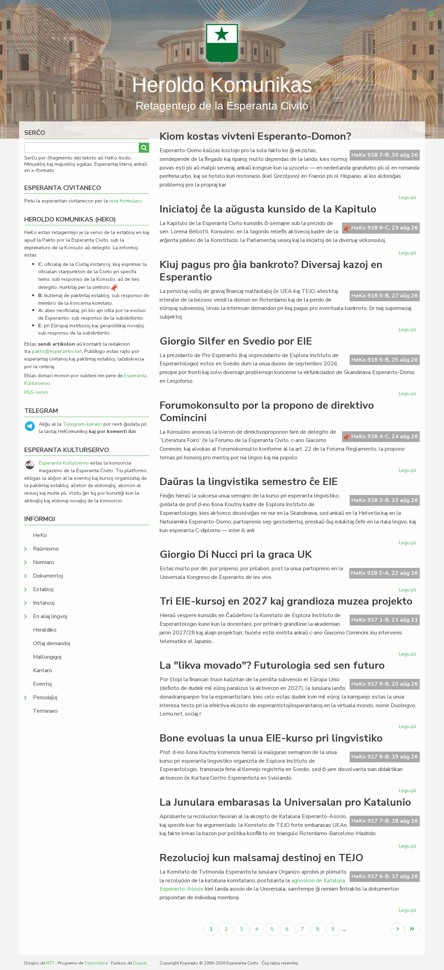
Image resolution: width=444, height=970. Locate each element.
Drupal (140, 963)
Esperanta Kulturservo (64, 462)
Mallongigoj (47, 657)
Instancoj (43, 603)
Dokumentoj (48, 576)
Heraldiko (45, 630)
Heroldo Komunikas (222, 84)
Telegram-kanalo (82, 424)
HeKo (40, 535)
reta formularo (125, 200)
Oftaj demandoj (51, 643)
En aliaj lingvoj (50, 616)
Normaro (43, 562)
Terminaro (45, 711)
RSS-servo (36, 392)
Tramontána (96, 963)
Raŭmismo (46, 549)
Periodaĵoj (45, 697)
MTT (50, 963)
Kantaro (42, 670)
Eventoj (42, 684)
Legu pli (408, 198)
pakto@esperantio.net (57, 351)
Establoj (43, 589)
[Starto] (222, 43)
